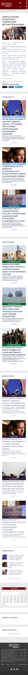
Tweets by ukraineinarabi (14, 633)
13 (14, 597)
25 (7, 602)
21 (18, 599)
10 (4, 597)
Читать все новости (14, 578)
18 (7, 599)
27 (14, 602)
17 (4, 599)
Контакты (9, 664)
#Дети (4, 44)
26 (11, 602)
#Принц (15, 42)
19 (11, 599)
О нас (14, 664)
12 (11, 597)
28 (18, 602)
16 (25, 597)
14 (18, 597)
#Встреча (20, 42)
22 (21, 599)
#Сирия (9, 44)
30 (25, 602)
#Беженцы (14, 44)
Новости (3, 10)
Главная (3, 664)
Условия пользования (22, 664)
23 (25, 599)
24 (4, 602)
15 (21, 597)
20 (14, 599)
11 (7, 597)
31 (4, 604)
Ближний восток (11, 10)
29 (21, 602)
